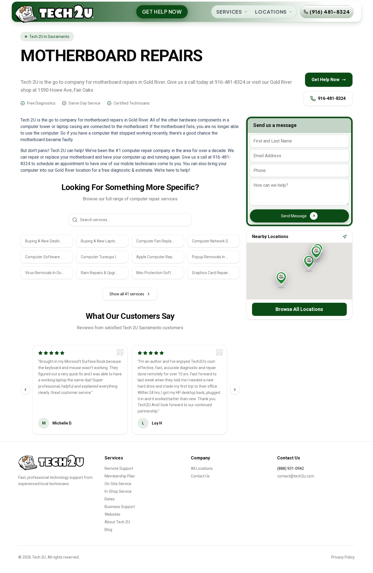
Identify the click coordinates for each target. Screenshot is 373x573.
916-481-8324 (332, 98)
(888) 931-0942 (290, 468)
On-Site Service (118, 484)
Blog (108, 529)
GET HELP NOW (162, 11)
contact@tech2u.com (295, 476)
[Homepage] (51, 462)
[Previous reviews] (25, 389)
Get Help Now (325, 79)
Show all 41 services (126, 294)
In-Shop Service (118, 491)
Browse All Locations (299, 309)
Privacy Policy (343, 557)
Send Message (294, 216)
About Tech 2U (117, 522)
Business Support (120, 506)
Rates (110, 499)
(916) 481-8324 (330, 11)
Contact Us (200, 476)
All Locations (202, 468)
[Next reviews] (235, 389)
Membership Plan (120, 476)
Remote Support (119, 468)
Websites (112, 514)
